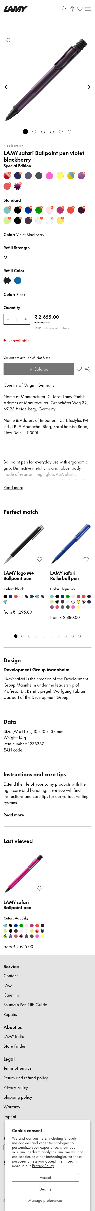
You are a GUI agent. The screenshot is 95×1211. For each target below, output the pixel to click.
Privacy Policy (43, 1165)
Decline (45, 1189)
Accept (45, 1177)
